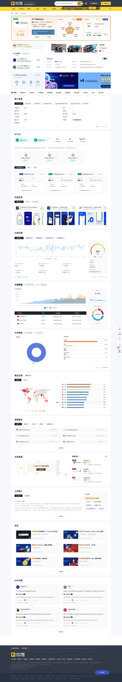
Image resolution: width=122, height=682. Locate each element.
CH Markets (74, 676)
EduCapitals (58, 678)
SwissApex (26, 676)
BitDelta (32, 678)
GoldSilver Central (48, 678)
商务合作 (84, 659)
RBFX (80, 676)
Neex (19, 676)
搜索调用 (43, 659)
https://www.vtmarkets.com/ (88, 64)
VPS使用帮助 (77, 659)
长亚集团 (47, 676)
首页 (12, 13)
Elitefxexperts (15, 678)
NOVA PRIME (24, 678)
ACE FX (66, 678)
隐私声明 (37, 659)
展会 (64, 659)
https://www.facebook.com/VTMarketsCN (91, 67)
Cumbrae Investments (62, 676)
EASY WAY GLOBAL (75, 678)
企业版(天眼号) (51, 659)
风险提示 (25, 659)
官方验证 (59, 659)
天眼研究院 (69, 659)
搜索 (81, 3)
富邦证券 (38, 678)
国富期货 (13, 676)
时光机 (49, 37)
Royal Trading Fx (88, 676)
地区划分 (90, 659)
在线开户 (37, 37)
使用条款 (31, 659)
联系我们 (19, 659)
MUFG (32, 676)
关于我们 (13, 659)
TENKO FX (98, 676)
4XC (53, 676)
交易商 (16, 13)
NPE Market (40, 676)
